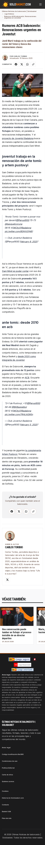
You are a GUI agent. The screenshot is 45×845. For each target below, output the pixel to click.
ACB (27, 377)
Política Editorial (8, 768)
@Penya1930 (22, 220)
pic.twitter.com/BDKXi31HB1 (19, 231)
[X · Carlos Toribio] (7, 579)
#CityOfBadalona (22, 228)
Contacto (5, 805)
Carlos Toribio (14, 547)
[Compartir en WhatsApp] (27, 64)
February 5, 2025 (28, 424)
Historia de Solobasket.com (13, 798)
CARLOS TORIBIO (20, 56)
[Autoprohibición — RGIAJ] (35, 659)
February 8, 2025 (28, 241)
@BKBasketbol (19, 407)
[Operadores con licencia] (22, 669)
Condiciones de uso (10, 761)
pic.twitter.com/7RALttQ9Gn (19, 414)
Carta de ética (7, 775)
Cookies (5, 791)
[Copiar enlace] (33, 64)
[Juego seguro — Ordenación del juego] (19, 659)
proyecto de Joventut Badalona (17, 138)
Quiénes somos (8, 781)
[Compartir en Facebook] (16, 64)
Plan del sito (7, 818)
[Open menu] (40, 4)
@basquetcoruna (13, 224)
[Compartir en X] (21, 64)
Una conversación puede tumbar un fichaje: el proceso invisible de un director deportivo (16, 634)
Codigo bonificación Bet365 (13, 754)
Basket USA (6, 811)
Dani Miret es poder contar (15, 271)
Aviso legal (6, 747)
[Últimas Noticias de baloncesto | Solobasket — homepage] (16, 4)
